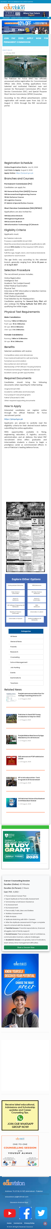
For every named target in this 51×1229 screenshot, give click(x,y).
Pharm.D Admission (15, 599)
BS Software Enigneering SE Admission (16, 605)
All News (13, 636)
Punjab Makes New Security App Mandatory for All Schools (31, 737)
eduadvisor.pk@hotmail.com (16, 1197)
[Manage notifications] (45, 1224)
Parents (13, 647)
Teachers (14, 683)
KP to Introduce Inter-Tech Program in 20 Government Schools (29, 780)
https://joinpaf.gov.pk (24, 173)
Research (14, 652)
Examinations (15, 678)
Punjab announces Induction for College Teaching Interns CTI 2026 (31, 696)
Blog (9, 50)
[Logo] (25, 1182)
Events (12, 673)
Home (4, 50)
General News (16, 641)
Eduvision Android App (19, 1202)
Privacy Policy (29, 1223)
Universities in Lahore (36, 612)
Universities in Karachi (15, 618)
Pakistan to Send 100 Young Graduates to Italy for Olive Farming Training (29, 717)
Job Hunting (15, 667)
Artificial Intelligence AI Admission (34, 619)
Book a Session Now (25, 947)
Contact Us (18, 1223)
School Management (18, 662)
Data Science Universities (16, 592)
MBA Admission (36, 585)
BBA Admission (37, 605)
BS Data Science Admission (37, 592)
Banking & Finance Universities (15, 612)
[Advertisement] (25, 134)
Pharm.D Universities (36, 599)
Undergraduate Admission (15, 585)
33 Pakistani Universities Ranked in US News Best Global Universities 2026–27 (31, 801)
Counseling (15, 657)
